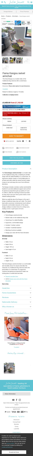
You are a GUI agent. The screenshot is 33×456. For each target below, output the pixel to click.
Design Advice (8, 11)
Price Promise (24, 11)
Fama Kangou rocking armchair (16, 343)
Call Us (22, 416)
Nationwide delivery (24, 147)
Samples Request (9, 147)
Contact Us (13, 416)
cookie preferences (7, 447)
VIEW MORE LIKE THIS (16, 163)
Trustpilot (5, 89)
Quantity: (19, 141)
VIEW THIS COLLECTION (16, 158)
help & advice (22, 152)
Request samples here (12, 276)
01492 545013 (16, 432)
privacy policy (10, 443)
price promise (8, 152)
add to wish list (9, 141)
